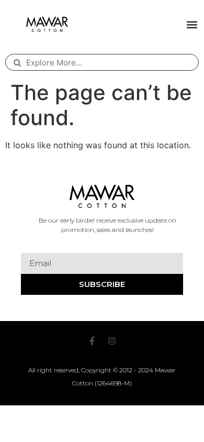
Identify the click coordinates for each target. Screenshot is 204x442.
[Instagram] (112, 341)
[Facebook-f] (92, 341)
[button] (191, 24)
